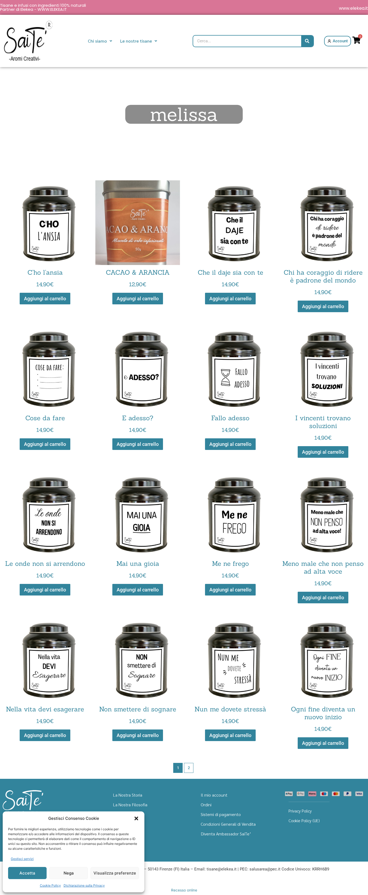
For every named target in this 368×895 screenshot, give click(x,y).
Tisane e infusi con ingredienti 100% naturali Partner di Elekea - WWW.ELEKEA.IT (43, 7)
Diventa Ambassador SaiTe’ (226, 834)
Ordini (206, 804)
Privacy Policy (300, 810)
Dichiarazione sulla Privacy (84, 885)
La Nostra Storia (127, 795)
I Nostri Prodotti (128, 814)
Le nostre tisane (136, 41)
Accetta (27, 873)
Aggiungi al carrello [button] (45, 298)
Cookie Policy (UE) (304, 820)
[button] (136, 818)
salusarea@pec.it (264, 869)
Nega (69, 873)
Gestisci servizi (22, 859)
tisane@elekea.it (222, 869)
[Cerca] (307, 41)
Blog (117, 824)
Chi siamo (97, 41)
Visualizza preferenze (114, 873)
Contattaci (123, 834)
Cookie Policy (50, 885)
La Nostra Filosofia (130, 804)
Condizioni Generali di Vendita (228, 824)
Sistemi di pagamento (221, 814)
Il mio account (214, 795)
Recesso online (184, 890)
